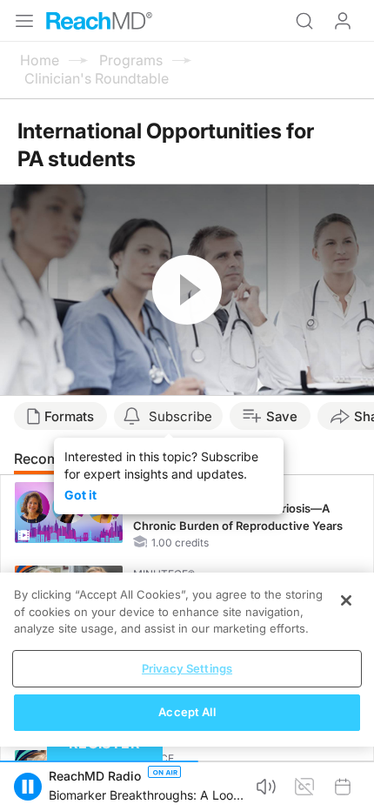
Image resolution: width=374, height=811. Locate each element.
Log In (342, 20)
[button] (28, 787)
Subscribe (180, 416)
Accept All (186, 712)
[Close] (346, 600)
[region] (187, 660)
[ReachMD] (99, 21)
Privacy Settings (187, 668)
